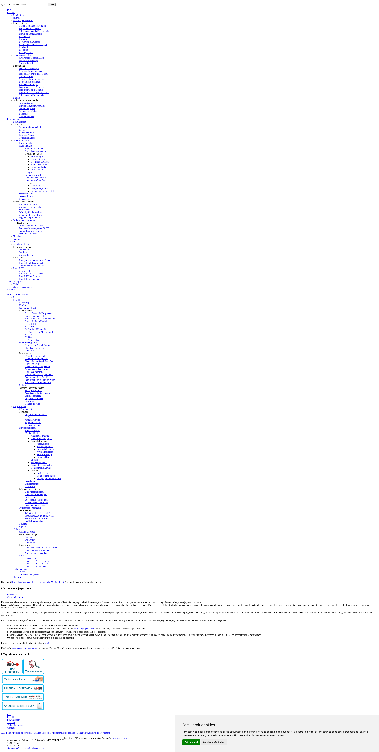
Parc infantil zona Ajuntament (33, 87)
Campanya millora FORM (43, 191)
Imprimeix (12, 594)
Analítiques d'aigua (34, 148)
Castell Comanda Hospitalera (32, 26)
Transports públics (27, 103)
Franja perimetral (33, 175)
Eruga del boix (38, 169)
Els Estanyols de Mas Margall (33, 44)
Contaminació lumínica (35, 180)
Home (14, 582)
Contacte (11, 289)
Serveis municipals (21, 140)
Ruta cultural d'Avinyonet (31, 263)
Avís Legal (6, 733)
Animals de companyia (35, 151)
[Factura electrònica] (23, 691)
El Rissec (23, 50)
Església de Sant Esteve (30, 28)
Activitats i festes (21, 244)
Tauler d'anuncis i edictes (30, 231)
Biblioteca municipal (28, 84)
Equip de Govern (27, 135)
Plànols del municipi (28, 60)
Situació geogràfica (22, 55)
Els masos (23, 39)
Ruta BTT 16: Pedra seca (31, 276)
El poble (11, 12)
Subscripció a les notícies (30, 212)
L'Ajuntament (13, 119)
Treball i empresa (15, 281)
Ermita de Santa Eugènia (30, 34)
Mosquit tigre (37, 156)
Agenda (16, 239)
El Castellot (24, 36)
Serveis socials (26, 193)
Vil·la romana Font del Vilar (32, 95)
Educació (23, 113)
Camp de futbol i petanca (30, 71)
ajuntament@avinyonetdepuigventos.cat (25, 748)
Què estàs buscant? (10, 4)
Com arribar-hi (26, 63)
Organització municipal (30, 127)
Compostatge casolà (40, 188)
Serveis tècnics (26, 196)
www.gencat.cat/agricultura (24, 648)
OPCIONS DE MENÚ (18, 294)
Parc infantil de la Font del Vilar (34, 92)
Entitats (16, 97)
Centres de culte (26, 116)
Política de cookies (42, 733)
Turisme (11, 241)
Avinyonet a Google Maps (31, 58)
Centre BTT (24, 271)
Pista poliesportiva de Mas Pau (33, 74)
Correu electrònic (15, 597)
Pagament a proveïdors (29, 217)
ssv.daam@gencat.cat (84, 628)
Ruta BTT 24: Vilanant (30, 279)
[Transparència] (33, 673)
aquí (47, 643)
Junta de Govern (26, 132)
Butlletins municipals (28, 204)
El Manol (23, 47)
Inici (9, 10)
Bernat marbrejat (38, 167)
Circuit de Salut (26, 76)
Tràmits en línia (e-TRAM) (31, 225)
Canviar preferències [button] (213, 742)
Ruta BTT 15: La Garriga (31, 273)
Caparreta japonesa (40, 161)
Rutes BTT (18, 268)
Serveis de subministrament (31, 105)
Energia (28, 172)
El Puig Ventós (26, 52)
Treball (16, 284)
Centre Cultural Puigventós (31, 79)
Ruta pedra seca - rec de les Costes (35, 260)
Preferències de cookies (64, 733)
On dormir (24, 252)
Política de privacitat (22, 733)
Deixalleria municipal (29, 68)
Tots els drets (117, 738)
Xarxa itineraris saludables (31, 265)
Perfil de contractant (28, 233)
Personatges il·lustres (23, 20)
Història (16, 18)
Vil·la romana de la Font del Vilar (34, 31)
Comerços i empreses (23, 287)
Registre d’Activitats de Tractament (93, 733)
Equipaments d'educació (30, 82)
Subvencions (25, 209)
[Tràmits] (23, 682)
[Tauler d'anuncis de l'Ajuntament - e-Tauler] (23, 700)
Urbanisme (24, 199)
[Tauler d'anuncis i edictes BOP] (23, 709)
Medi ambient (25, 145)
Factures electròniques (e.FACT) (34, 228)
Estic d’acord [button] (191, 742)
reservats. (126, 738)
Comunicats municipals (30, 207)
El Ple (22, 129)
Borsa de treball (26, 143)
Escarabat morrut (39, 159)
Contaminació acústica (35, 177)
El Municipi (18, 15)
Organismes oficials (28, 111)
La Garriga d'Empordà (29, 42)
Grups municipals (27, 137)
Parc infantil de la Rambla (31, 90)
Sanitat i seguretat (27, 108)
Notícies (17, 236)
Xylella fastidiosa (39, 164)
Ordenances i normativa (24, 220)
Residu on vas (37, 185)
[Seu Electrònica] (12, 673)
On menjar (24, 249)
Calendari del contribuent (30, 215)
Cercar (51, 5)
